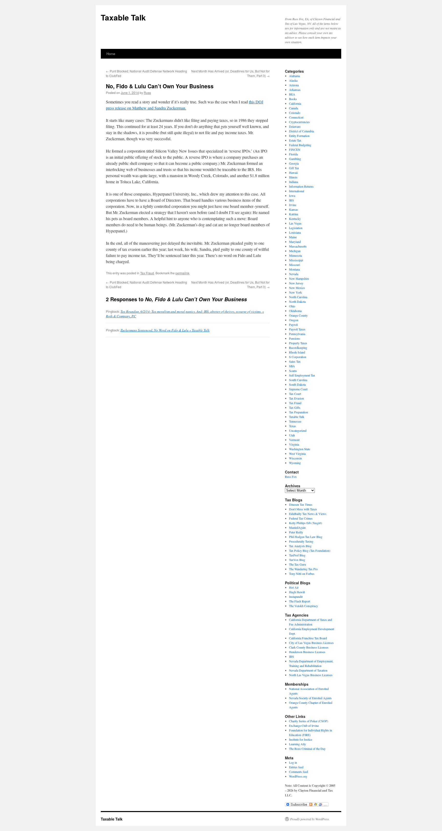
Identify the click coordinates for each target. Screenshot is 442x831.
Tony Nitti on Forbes (301, 573)
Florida (293, 154)
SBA (292, 366)
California (295, 103)
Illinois (293, 177)
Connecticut (296, 117)
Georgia (294, 163)
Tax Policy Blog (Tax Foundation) (309, 550)
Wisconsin (295, 458)
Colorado (294, 113)
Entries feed (296, 767)
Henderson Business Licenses (307, 652)
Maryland (295, 242)
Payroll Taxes (297, 329)
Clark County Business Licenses (308, 647)
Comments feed (298, 772)
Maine (293, 237)
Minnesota (295, 255)
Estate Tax (295, 140)
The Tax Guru (297, 564)
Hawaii (293, 172)
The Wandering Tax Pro (303, 569)
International (296, 191)
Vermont (294, 440)
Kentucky (295, 219)
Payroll (293, 324)
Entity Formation (299, 136)
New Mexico (297, 288)
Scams (293, 371)
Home (110, 53)
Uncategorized (297, 430)
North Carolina (298, 297)
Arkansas (295, 90)
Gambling (295, 159)
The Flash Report (299, 601)
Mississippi (296, 260)
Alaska (293, 80)
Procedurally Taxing (301, 541)
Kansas (293, 209)
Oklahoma (295, 311)
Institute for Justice (300, 739)
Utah (292, 435)
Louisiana (295, 232)
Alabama (294, 76)
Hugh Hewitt (297, 592)
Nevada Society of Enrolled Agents (310, 698)
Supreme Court (298, 389)
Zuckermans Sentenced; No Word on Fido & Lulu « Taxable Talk (164, 330)
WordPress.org (298, 776)
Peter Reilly (296, 532)
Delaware (295, 126)
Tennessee (295, 421)
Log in (293, 762)
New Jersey (296, 283)
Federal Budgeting (300, 145)
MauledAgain (297, 527)
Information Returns (301, 186)
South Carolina (298, 380)
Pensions (294, 338)
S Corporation (297, 357)
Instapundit (296, 597)
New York (295, 292)
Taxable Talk (123, 17)
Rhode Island (297, 352)
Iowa (292, 195)
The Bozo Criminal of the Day (307, 749)
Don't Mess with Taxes (303, 509)
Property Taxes (298, 343)
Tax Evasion (296, 398)
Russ (147, 92)
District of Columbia (301, 131)
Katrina (293, 214)
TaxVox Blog (297, 560)
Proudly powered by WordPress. (310, 819)
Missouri (294, 265)
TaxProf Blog (297, 555)
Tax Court (295, 394)
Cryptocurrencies (299, 122)
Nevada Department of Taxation (308, 670)
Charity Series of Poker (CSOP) (308, 721)
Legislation (295, 228)
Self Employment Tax (302, 375)
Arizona (294, 85)
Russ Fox (291, 476)
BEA (292, 94)
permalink (182, 273)
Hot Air (294, 587)
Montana (294, 269)
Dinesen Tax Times (300, 504)
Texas (292, 426)
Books (293, 99)
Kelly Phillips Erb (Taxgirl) (305, 523)
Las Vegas (295, 223)
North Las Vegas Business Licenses (311, 675)
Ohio (292, 306)
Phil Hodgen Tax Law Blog (305, 537)
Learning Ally (297, 744)
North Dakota (297, 301)
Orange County (298, 315)
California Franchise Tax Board (308, 638)
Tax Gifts (294, 407)
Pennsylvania (297, 334)
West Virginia (297, 453)
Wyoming (295, 463)
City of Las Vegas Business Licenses (311, 643)
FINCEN (294, 149)
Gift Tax (294, 168)
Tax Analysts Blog (300, 546)
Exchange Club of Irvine (304, 726)
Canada (293, 108)
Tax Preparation (298, 412)
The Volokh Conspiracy (303, 606)
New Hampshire (299, 278)
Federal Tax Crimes (301, 518)
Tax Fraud (147, 273)
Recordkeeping (298, 348)
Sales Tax (295, 361)
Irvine (292, 205)
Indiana (293, 182)
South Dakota (297, 384)
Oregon (293, 320)
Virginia (294, 444)
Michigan (295, 251)
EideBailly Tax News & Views (307, 514)
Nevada (293, 274)
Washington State (299, 449)
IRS (291, 200)
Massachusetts (298, 246)
